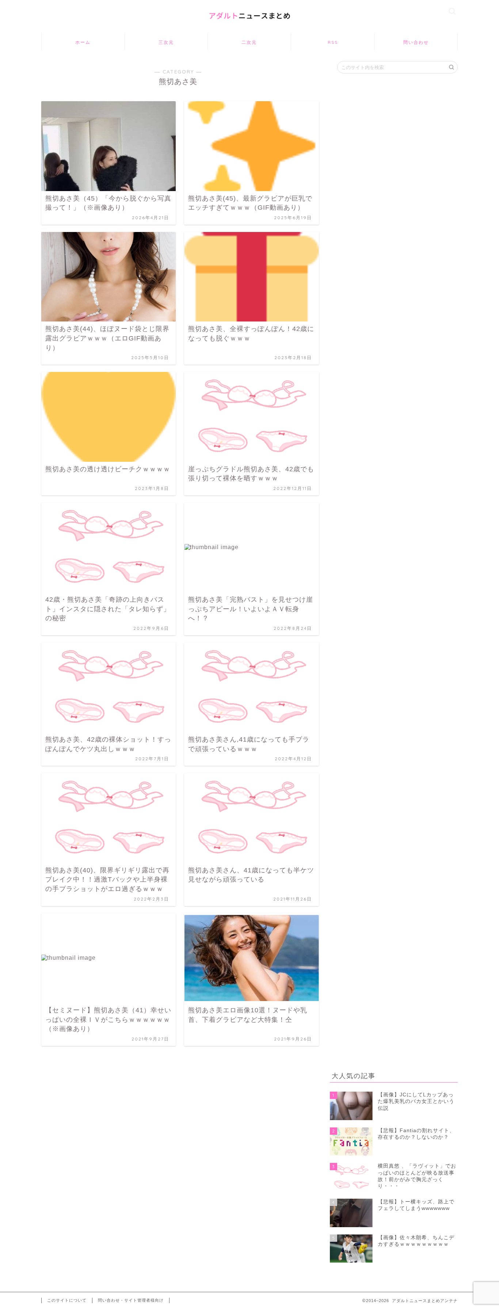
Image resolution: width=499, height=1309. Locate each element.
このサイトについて (67, 1300)
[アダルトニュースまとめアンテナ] (249, 23)
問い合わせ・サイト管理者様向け (131, 1300)
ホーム (83, 42)
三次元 (166, 42)
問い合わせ (416, 42)
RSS (333, 42)
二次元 (249, 42)
